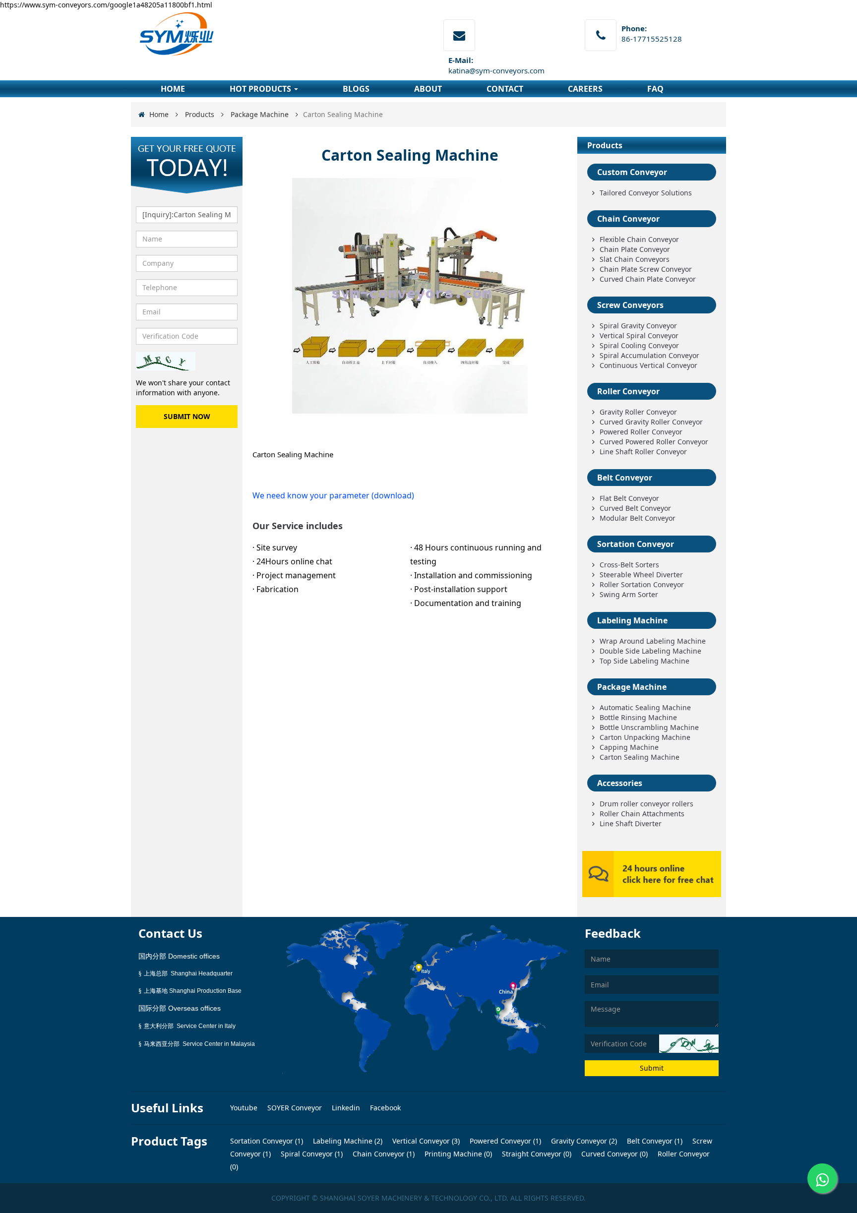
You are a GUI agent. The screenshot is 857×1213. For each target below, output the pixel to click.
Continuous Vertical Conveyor (648, 365)
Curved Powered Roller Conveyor (654, 441)
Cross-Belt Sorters (629, 564)
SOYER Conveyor (295, 1107)
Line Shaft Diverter (631, 823)
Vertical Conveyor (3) (425, 1141)
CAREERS (585, 88)
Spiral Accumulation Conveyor (649, 355)
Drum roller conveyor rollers (646, 803)
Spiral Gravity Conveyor (638, 325)
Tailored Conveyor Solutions (646, 192)
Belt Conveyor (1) (653, 1141)
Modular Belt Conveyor (637, 518)
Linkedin (347, 1107)
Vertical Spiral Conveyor (639, 335)
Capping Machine (629, 747)
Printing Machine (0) (457, 1153)
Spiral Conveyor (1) (311, 1153)
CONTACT (505, 88)
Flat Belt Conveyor (629, 498)
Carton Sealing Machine (639, 757)
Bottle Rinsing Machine (638, 717)
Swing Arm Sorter (629, 594)
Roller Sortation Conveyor (642, 584)
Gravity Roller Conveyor (638, 412)
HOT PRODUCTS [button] (261, 88)
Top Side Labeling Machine (644, 661)
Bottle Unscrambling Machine (649, 727)
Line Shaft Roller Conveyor (643, 451)
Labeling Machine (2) (346, 1141)
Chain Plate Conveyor (635, 249)
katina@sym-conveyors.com (496, 70)
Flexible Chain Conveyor (639, 239)
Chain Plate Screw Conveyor (646, 269)
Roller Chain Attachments (642, 813)
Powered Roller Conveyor (641, 431)
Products (199, 114)
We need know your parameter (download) (333, 495)
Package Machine (260, 114)
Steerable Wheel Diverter (641, 574)
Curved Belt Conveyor (635, 508)
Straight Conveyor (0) (535, 1153)
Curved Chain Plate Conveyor (648, 279)
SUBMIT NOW (187, 416)
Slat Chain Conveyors (635, 259)
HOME (173, 88)
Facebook (385, 1107)
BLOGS (356, 88)
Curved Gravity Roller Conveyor (651, 421)
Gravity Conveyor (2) (583, 1141)
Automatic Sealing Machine (645, 707)
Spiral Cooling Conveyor (639, 345)
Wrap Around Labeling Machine (653, 641)
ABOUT (428, 88)
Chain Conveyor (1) (383, 1153)
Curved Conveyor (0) (613, 1153)
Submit (652, 1068)
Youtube (244, 1107)
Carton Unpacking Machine (645, 737)
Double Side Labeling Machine (650, 651)
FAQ (655, 88)
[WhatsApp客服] (822, 1178)
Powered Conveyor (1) (504, 1141)
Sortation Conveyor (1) (266, 1141)
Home (159, 114)
